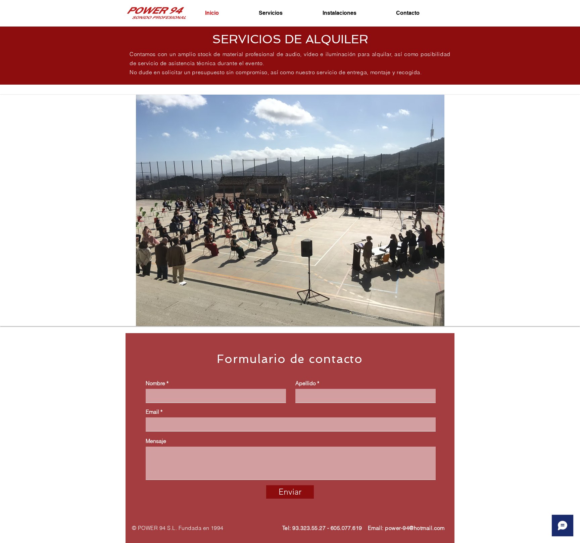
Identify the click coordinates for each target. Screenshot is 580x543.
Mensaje (156, 441)
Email (152, 411)
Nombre (155, 383)
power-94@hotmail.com (415, 528)
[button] (290, 210)
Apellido (305, 383)
